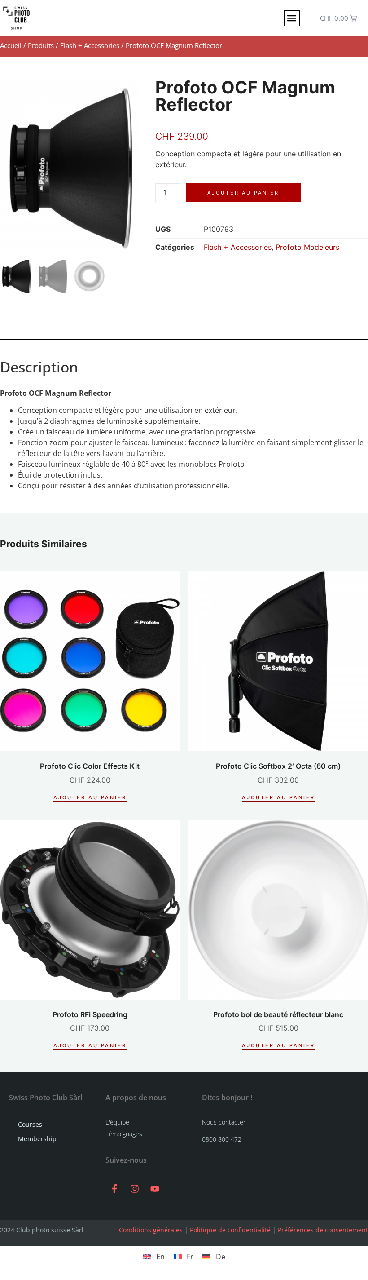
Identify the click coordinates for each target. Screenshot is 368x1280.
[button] (292, 18)
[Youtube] (155, 1189)
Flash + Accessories (89, 45)
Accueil (11, 45)
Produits (41, 45)
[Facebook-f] (114, 1189)
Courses (30, 1124)
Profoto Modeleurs (307, 247)
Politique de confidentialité (230, 1230)
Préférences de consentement (323, 1230)
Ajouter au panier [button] (90, 797)
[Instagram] (135, 1189)
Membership (37, 1138)
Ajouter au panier (243, 193)
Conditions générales (151, 1230)
